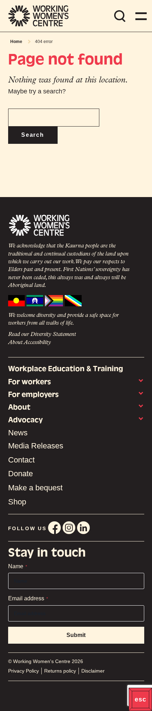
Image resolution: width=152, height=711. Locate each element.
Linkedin (83, 527)
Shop (17, 501)
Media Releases (35, 445)
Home (16, 41)
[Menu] (140, 16)
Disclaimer (93, 671)
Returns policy (60, 671)
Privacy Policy (23, 671)
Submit (76, 635)
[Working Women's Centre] (38, 15)
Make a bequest (35, 487)
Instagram (69, 527)
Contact (21, 459)
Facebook (54, 527)
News (18, 433)
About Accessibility (29, 342)
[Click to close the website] (140, 699)
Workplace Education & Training (65, 368)
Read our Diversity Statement (42, 334)
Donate (20, 473)
